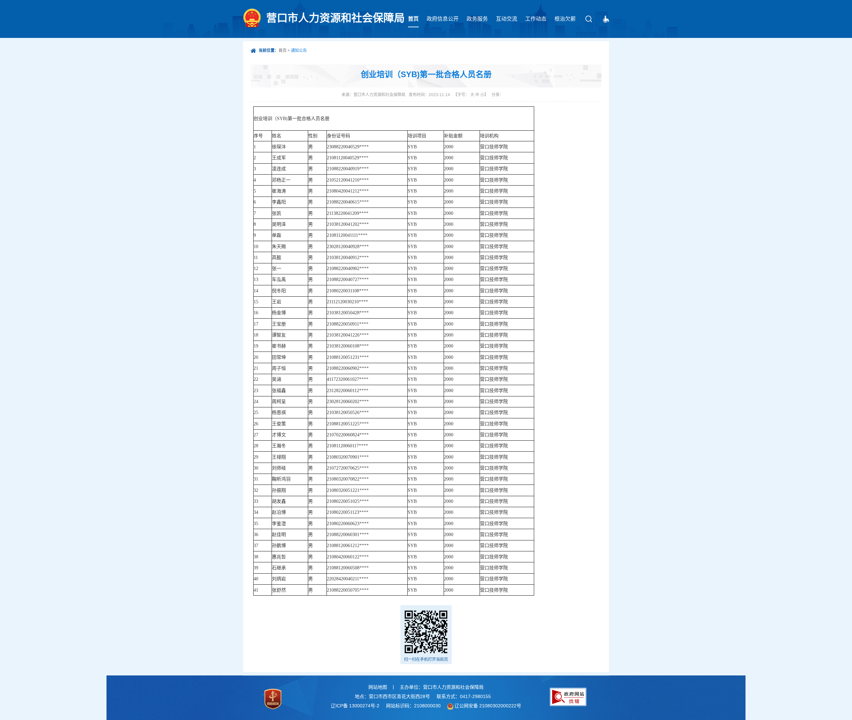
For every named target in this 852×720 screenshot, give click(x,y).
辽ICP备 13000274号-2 (355, 705)
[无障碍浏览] (606, 19)
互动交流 (506, 19)
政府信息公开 (443, 19)
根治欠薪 (565, 19)
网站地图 (377, 687)
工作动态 (535, 19)
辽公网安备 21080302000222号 (488, 705)
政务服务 (477, 19)
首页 (413, 19)
